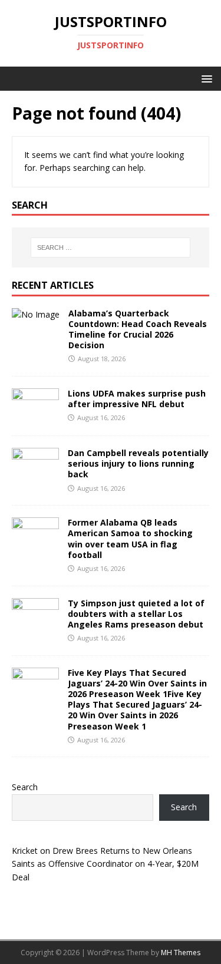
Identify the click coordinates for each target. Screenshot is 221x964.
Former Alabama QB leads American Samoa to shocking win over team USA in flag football (130, 538)
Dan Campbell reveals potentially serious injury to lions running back (138, 463)
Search (25, 787)
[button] (205, 78)
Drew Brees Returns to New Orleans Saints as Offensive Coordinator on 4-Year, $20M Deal (105, 864)
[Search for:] (111, 247)
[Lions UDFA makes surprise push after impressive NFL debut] (35, 416)
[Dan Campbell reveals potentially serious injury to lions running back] (35, 476)
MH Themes (180, 953)
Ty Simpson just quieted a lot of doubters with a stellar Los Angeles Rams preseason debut (136, 613)
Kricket (25, 850)
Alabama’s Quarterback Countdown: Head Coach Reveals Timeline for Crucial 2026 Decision (137, 329)
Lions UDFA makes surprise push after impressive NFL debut (137, 399)
